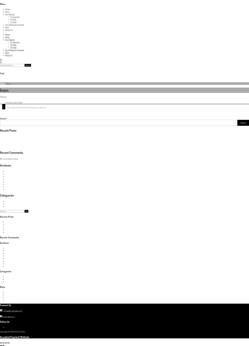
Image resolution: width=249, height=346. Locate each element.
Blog (7, 27)
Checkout (20, 78)
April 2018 (9, 176)
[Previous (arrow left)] (1, 345)
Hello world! (4, 136)
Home (7, 9)
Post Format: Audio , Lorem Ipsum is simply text (18, 146)
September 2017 (11, 184)
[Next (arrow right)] (3, 345)
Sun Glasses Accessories (14, 24)
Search (27, 65)
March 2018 (9, 179)
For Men (13, 19)
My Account (4, 78)
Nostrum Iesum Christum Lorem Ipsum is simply (19, 144)
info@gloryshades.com (13, 311)
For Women (14, 17)
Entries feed (10, 294)
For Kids (13, 22)
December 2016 (11, 189)
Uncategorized (11, 206)
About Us (8, 29)
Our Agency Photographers (10, 139)
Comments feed (11, 297)
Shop (7, 11)
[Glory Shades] (6, 60)
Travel (7, 203)
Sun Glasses (10, 14)
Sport (7, 201)
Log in (7, 292)
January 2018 (10, 181)
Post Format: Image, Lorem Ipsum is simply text (18, 141)
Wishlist (13, 78)
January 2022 (11, 171)
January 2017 (10, 187)
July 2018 (9, 174)
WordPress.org (11, 300)
